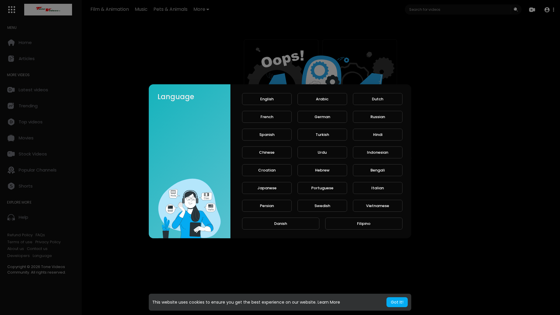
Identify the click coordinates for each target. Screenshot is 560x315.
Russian (377, 117)
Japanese (266, 188)
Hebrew (322, 170)
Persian (267, 206)
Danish (280, 223)
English (267, 99)
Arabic (322, 99)
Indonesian (377, 152)
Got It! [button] (397, 302)
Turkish (322, 134)
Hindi (377, 134)
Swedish (322, 206)
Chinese (266, 152)
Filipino (363, 223)
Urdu (322, 152)
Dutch (377, 99)
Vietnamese (377, 206)
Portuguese (322, 188)
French (266, 117)
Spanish (266, 134)
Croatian (267, 170)
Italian (377, 188)
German (322, 117)
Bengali (377, 170)
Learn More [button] (329, 302)
